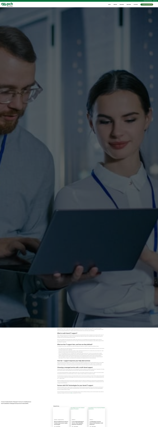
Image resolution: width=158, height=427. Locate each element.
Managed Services (61, 419)
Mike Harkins (75, 182)
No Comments (84, 182)
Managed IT (79, 178)
